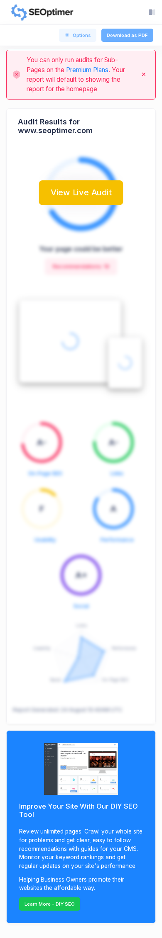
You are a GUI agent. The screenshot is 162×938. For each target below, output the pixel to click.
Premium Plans (87, 70)
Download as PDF (127, 35)
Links (116, 473)
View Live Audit (81, 192)
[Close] (143, 74)
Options (82, 35)
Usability (45, 540)
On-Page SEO (45, 473)
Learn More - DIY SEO (50, 904)
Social (81, 606)
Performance (117, 540)
